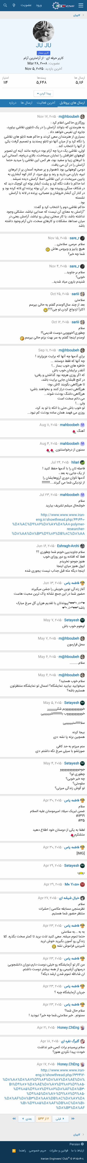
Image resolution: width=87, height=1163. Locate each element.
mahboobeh (69, 425)
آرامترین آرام (32, 58)
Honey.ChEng (68, 1028)
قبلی (59, 1119)
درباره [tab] (12, 103)
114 (5, 83)
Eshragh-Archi (68, 546)
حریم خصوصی (37, 1150)
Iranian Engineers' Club (62, 1159)
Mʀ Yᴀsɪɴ (72, 884)
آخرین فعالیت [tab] (46, 103)
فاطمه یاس (71, 583)
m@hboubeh (69, 117)
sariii (75, 294)
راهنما (22, 1150)
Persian (75, 1144)
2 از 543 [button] (43, 1118)
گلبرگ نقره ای (70, 1041)
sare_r (74, 238)
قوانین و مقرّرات (59, 1150)
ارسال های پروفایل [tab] (72, 103)
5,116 (79, 83)
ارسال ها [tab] (26, 103)
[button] (81, 5)
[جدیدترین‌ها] (14, 5)
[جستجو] (5, 5)
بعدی (28, 1119)
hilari (75, 462)
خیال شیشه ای (69, 898)
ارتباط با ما (77, 1150)
